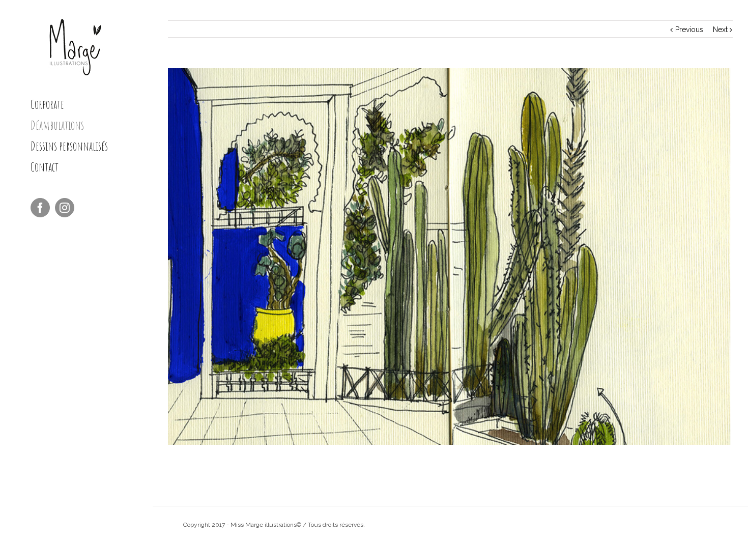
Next (720, 29)
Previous (689, 29)
